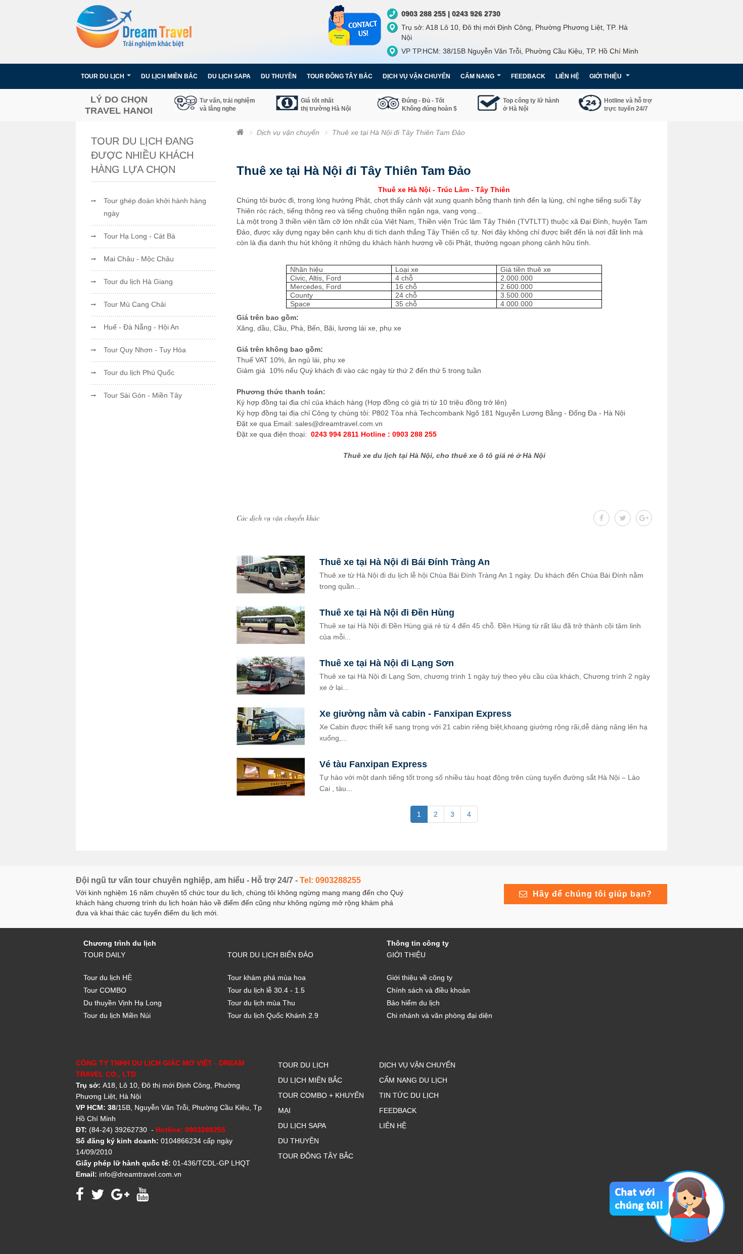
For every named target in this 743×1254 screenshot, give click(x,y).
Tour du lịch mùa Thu (261, 1003)
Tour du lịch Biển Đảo (270, 955)
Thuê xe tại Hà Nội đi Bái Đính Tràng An (404, 562)
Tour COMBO (104, 990)
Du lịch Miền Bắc (169, 76)
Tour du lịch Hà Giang (138, 281)
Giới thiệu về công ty (419, 977)
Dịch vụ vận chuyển (288, 132)
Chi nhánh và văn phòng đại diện (439, 1015)
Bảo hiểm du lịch (413, 1003)
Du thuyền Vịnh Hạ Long (122, 1003)
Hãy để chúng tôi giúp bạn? (590, 894)
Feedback (528, 76)
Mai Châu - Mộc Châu (139, 259)
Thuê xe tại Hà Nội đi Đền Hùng (386, 613)
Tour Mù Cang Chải (135, 304)
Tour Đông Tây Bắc (315, 1156)
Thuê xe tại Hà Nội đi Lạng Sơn (386, 663)
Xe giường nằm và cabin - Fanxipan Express (415, 714)
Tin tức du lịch (409, 1095)
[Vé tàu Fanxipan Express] (271, 776)
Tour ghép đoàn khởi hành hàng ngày (155, 207)
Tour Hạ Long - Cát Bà (139, 236)
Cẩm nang (477, 76)
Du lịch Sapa (302, 1126)
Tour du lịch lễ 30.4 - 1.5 (266, 990)
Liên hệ (567, 76)
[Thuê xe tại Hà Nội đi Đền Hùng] (271, 624)
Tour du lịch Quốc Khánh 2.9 (272, 1015)
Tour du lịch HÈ (107, 977)
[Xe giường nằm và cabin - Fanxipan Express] (271, 725)
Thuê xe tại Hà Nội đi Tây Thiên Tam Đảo (398, 132)
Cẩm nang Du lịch (413, 1080)
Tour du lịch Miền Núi (117, 1015)
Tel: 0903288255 (330, 880)
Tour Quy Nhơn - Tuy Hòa (145, 350)
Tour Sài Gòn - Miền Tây (143, 395)
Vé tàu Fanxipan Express (373, 764)
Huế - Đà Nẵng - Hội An (141, 327)
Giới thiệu (606, 76)
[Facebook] (601, 518)
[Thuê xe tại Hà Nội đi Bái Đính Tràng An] (271, 574)
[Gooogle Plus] (623, 518)
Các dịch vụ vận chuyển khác (278, 518)
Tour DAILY (104, 955)
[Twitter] (644, 518)
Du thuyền (298, 1141)
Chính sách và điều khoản (428, 990)
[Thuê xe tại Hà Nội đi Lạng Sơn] (271, 675)
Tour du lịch (303, 1065)
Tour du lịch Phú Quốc (139, 372)
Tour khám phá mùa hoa (266, 977)
